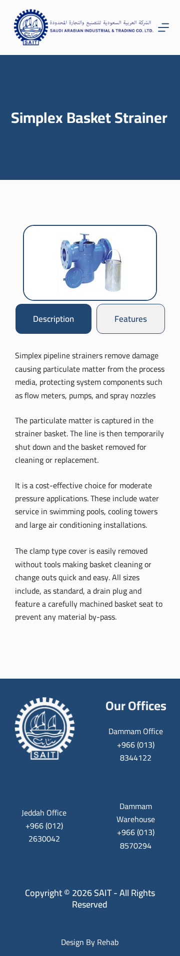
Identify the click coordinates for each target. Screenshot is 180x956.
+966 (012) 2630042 (44, 832)
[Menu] (163, 27)
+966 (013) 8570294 (135, 839)
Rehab (107, 942)
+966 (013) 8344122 (135, 751)
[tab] (54, 319)
